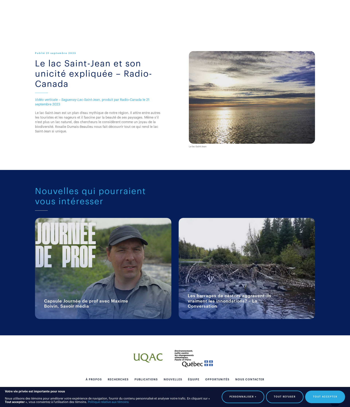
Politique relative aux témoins (108, 402)
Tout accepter (325, 397)
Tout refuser (284, 397)
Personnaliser (243, 397)
